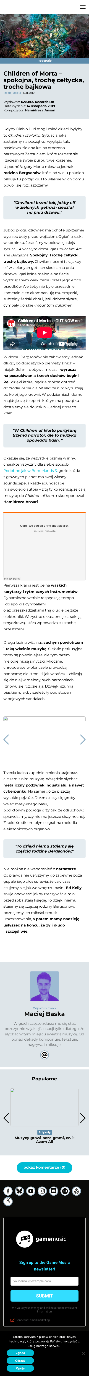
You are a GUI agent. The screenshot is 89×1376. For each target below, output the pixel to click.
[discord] (53, 1191)
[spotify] (65, 1191)
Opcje (20, 1368)
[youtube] (30, 1191)
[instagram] (42, 1191)
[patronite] (76, 1191)
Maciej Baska (12, 92)
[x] (8, 1201)
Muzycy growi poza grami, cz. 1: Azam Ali (44, 1140)
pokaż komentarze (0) (44, 1167)
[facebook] (8, 1191)
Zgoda (20, 1353)
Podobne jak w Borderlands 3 (30, 471)
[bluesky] (19, 1191)
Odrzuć (20, 1360)
